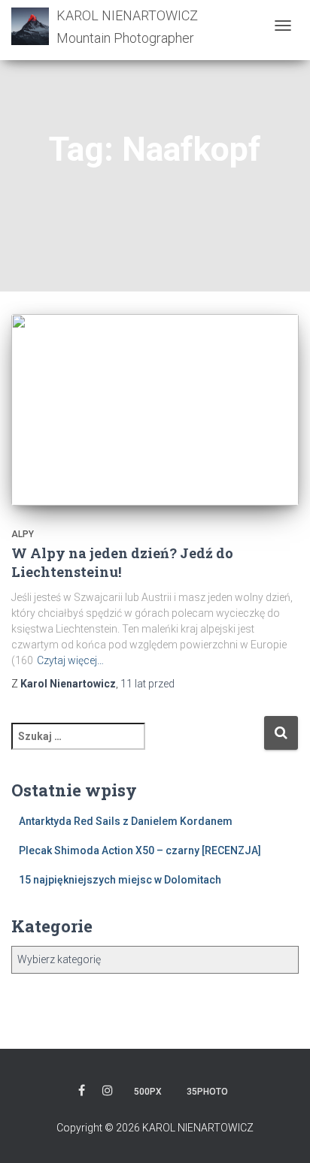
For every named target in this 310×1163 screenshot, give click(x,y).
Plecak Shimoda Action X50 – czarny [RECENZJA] (140, 850)
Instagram (107, 1093)
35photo (207, 1091)
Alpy (22, 534)
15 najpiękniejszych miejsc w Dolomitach (120, 880)
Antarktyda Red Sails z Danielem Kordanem (125, 821)
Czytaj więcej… (70, 660)
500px (148, 1091)
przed (147, 684)
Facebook (82, 1093)
